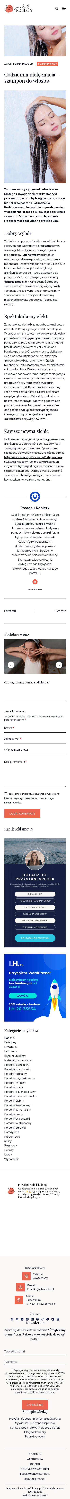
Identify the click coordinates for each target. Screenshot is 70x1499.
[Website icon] (35, 581)
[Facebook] (12, 1319)
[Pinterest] (37, 1319)
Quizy (8, 1141)
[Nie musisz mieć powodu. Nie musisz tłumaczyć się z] (35, 1220)
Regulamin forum (35, 1479)
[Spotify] (47, 1319)
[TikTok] (42, 1319)
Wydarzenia (11, 1159)
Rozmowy (10, 1145)
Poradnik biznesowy (16, 1064)
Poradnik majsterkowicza (19, 1078)
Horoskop (10, 1051)
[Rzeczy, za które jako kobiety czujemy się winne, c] (55, 1208)
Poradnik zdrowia (15, 1127)
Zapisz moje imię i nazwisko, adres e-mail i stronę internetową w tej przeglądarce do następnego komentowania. (31, 798)
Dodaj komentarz (15, 761)
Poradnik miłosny (14, 1082)
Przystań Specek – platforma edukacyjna (35, 1418)
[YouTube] (52, 1319)
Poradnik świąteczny (17, 1105)
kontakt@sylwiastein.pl (40, 1289)
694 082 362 (40, 1278)
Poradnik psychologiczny (20, 1091)
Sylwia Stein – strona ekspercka (35, 1423)
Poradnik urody (47, 64)
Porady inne (11, 1132)
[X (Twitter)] (58, 1319)
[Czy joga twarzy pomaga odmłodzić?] (35, 656)
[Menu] (64, 8)
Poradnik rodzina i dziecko (20, 1096)
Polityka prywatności (35, 1469)
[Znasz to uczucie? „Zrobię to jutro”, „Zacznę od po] (35, 1208)
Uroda (8, 1154)
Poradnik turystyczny (17, 1109)
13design (41, 1494)
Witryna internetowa (16, 749)
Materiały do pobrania (18, 1060)
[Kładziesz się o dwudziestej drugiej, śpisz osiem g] (15, 1208)
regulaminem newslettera (41, 1392)
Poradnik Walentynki (17, 1118)
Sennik (8, 1150)
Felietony (10, 1042)
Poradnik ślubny (14, 1100)
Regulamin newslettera (35, 1473)
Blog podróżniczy (35, 1432)
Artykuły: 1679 (35, 589)
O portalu (35, 1454)
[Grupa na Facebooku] (17, 1319)
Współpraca (35, 1459)
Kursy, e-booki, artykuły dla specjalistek (35, 1427)
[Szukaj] (56, 8)
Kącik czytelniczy (15, 1056)
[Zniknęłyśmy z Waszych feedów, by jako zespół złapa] (15, 1231)
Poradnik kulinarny (15, 1073)
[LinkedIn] (32, 1319)
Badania (9, 1038)
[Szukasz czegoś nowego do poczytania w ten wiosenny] (35, 1231)
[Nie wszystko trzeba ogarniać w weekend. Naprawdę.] (15, 1220)
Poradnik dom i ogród (17, 1069)
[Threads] (27, 1319)
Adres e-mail (12, 738)
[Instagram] (22, 1319)
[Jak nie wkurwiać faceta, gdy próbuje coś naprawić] (55, 1220)
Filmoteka (10, 1047)
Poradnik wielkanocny (17, 1123)
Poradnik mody (13, 1087)
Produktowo (12, 1136)
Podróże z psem (35, 1436)
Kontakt (35, 1464)
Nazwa (9, 727)
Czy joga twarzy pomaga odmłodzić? (27, 682)
